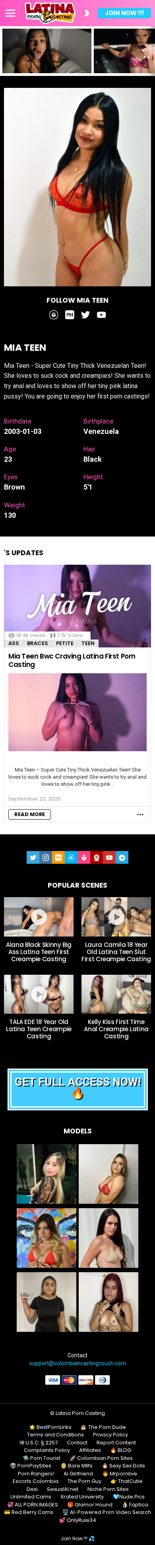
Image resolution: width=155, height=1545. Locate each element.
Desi (32, 1489)
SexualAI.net (62, 1489)
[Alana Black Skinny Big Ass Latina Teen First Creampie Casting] (39, 916)
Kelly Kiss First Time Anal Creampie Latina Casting (116, 1029)
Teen (88, 643)
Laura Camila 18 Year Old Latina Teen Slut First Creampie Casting (116, 952)
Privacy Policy (110, 1435)
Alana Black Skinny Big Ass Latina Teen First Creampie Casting (39, 952)
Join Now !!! (124, 13)
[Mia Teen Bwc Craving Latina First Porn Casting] (77, 606)
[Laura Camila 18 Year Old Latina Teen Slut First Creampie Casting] (116, 916)
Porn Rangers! (36, 1474)
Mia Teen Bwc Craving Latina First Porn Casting (72, 660)
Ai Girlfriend (78, 1474)
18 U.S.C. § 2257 (38, 1443)
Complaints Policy (47, 1450)
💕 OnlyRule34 (77, 1520)
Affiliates (90, 1450)
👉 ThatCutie (126, 1481)
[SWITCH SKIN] (86, 13)
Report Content (116, 1443)
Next (151, 51)
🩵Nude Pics (129, 1497)
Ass (13, 643)
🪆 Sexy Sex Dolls (123, 1466)
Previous (4, 51)
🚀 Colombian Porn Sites (101, 1458)
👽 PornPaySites (30, 1466)
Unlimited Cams (30, 1497)
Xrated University (82, 1497)
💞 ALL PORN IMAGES (32, 1505)
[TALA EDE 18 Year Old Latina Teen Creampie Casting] (39, 994)
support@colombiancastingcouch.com (77, 1363)
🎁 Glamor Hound (89, 1505)
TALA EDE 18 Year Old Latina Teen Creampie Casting (39, 1029)
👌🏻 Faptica (135, 1505)
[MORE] (140, 814)
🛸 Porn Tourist (41, 1458)
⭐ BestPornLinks (50, 1427)
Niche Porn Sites (108, 1489)
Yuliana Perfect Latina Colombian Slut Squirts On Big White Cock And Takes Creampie (45, 62)
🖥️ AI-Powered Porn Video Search (106, 1512)
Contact (77, 1443)
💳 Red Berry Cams (28, 1512)
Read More (29, 814)
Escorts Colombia (35, 1481)
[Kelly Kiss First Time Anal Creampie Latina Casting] (116, 994)
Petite (65, 643)
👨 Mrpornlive (119, 1474)
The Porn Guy (84, 1481)
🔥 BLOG (120, 1450)
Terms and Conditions (55, 1435)
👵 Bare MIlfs (76, 1466)
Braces (37, 643)
